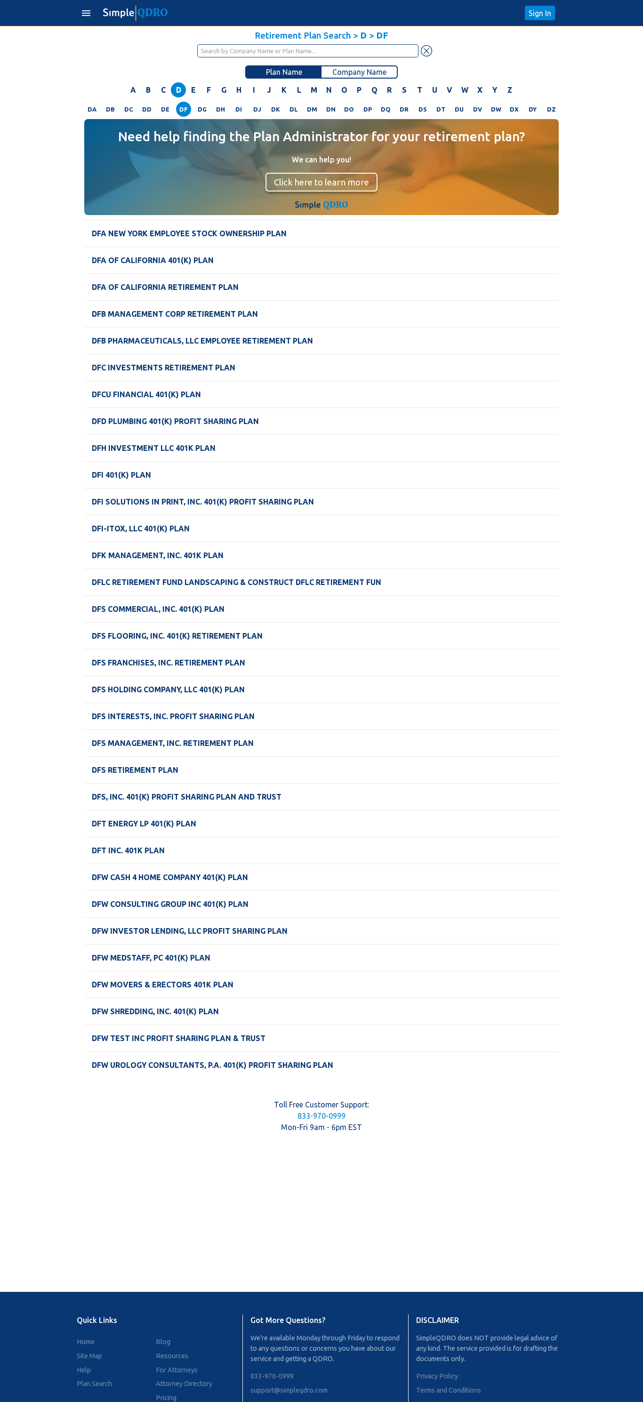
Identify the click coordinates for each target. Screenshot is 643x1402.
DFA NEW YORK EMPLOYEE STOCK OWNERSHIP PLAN (189, 233)
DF (183, 109)
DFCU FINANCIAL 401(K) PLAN (146, 394)
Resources (172, 1356)
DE (165, 109)
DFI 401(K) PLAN (121, 475)
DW (496, 109)
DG (202, 109)
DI (238, 109)
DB (110, 109)
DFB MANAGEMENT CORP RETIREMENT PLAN (175, 314)
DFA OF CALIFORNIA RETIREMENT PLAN (165, 287)
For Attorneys (177, 1370)
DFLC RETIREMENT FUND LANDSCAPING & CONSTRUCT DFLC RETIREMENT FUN (236, 582)
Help (84, 1370)
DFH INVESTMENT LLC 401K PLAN (154, 448)
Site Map (89, 1356)
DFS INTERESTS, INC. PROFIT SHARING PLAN (173, 716)
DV (477, 109)
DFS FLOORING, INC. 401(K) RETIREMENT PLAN (177, 636)
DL (293, 109)
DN (331, 109)
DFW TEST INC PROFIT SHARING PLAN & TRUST (178, 1038)
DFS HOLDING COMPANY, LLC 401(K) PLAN (168, 689)
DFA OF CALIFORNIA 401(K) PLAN (153, 260)
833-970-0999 (321, 1116)
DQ (386, 109)
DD (147, 109)
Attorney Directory (184, 1383)
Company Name (359, 72)
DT (440, 109)
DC (128, 109)
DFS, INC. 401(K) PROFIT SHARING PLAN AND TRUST (186, 797)
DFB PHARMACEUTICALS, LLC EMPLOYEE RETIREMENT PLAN (202, 340)
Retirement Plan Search (303, 35)
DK (275, 109)
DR (404, 109)
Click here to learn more (321, 182)
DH (220, 109)
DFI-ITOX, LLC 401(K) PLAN (141, 528)
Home (86, 1342)
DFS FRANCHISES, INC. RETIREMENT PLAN (168, 662)
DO (349, 109)
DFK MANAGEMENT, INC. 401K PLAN (158, 555)
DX (514, 109)
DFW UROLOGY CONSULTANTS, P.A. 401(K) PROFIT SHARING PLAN (212, 1065)
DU (459, 109)
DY (533, 109)
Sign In (540, 13)
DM (312, 109)
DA (92, 109)
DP (367, 109)
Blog (163, 1342)
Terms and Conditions (448, 1390)
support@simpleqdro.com (289, 1390)
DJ (257, 109)
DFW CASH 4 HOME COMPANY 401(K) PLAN (170, 877)
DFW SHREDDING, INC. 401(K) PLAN (155, 1011)
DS (422, 109)
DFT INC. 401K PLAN (128, 850)
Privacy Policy (437, 1376)
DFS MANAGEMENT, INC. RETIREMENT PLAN (173, 743)
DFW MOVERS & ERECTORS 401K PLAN (162, 984)
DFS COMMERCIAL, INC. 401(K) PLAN (158, 609)
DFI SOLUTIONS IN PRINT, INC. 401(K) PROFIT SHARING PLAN (203, 501)
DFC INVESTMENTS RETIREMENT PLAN (163, 367)
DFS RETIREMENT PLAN (135, 770)
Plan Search (94, 1383)
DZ (551, 109)
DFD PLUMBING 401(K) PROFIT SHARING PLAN (175, 421)
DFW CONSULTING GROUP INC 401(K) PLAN (170, 904)
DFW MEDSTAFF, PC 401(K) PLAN (151, 957)
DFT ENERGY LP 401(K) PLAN (144, 823)
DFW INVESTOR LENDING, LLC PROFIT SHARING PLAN (190, 931)
